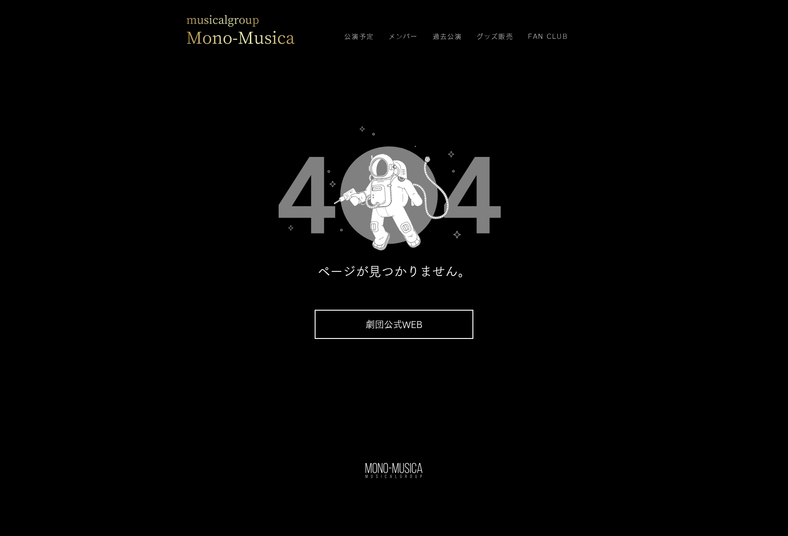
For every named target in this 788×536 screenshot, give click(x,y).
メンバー (403, 36)
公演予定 (358, 36)
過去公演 (447, 36)
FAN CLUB (548, 36)
